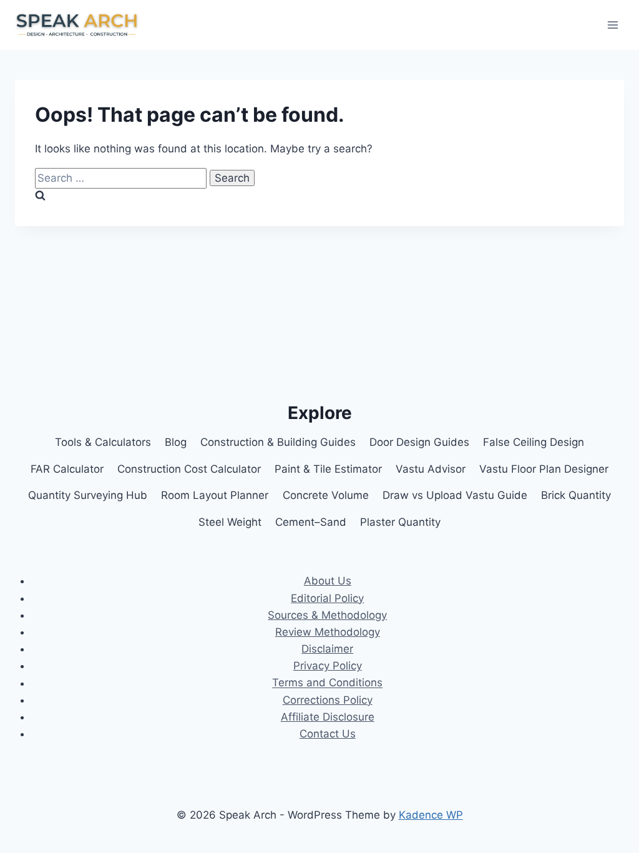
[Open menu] (612, 24)
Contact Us (328, 733)
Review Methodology (327, 632)
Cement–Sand (310, 522)
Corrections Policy (328, 700)
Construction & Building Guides (278, 442)
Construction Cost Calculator (189, 469)
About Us (327, 580)
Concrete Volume (326, 495)
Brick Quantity (576, 495)
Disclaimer (327, 649)
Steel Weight (229, 522)
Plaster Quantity (400, 522)
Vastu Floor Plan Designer (543, 469)
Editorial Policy (327, 598)
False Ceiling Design (533, 442)
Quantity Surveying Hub (87, 495)
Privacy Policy (327, 665)
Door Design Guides (419, 442)
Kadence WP (431, 815)
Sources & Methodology (327, 615)
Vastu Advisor (431, 469)
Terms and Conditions (327, 683)
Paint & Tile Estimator (328, 469)
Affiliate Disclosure (327, 717)
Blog (176, 442)
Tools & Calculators (103, 442)
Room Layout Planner (214, 495)
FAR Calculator (67, 469)
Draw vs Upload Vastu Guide (455, 495)
